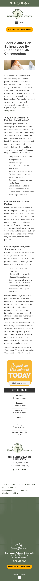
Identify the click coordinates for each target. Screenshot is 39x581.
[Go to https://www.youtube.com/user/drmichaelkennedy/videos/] (25, 3)
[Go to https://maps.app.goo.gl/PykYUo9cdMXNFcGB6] (14, 3)
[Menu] (19, 577)
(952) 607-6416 (19, 470)
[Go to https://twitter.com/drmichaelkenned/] (22, 3)
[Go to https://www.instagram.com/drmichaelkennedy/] (18, 3)
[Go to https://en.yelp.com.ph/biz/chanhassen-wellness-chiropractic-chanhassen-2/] (29, 3)
